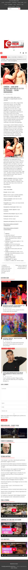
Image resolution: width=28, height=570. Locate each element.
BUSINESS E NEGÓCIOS (11, 6)
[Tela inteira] (25, 516)
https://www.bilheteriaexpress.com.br (15, 253)
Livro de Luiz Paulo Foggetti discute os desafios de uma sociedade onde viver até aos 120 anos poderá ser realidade (13, 474)
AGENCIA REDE (9, 94)
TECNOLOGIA (18, 6)
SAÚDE (22, 4)
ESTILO (25, 2)
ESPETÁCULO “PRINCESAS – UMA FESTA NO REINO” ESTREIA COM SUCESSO (12, 339)
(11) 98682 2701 (13, 260)
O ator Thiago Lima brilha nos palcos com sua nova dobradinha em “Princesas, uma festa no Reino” (13, 374)
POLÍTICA (6, 4)
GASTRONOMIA (10, 4)
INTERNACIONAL (14, 2)
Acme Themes (14, 568)
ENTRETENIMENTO (8, 2)
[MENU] (1, 53)
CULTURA (3, 2)
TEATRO (2, 64)
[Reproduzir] (2, 516)
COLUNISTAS (19, 4)
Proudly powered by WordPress (8, 566)
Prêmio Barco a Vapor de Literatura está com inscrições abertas (21, 267)
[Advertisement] (14, 24)
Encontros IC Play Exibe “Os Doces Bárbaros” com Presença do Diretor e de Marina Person (13, 306)
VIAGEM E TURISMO (20, 2)
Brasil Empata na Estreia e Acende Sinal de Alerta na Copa (13, 489)
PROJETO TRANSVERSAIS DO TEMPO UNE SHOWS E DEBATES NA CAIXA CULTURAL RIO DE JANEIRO (6, 269)
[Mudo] (23, 516)
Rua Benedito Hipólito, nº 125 (16, 241)
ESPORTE (14, 4)
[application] (14, 510)
